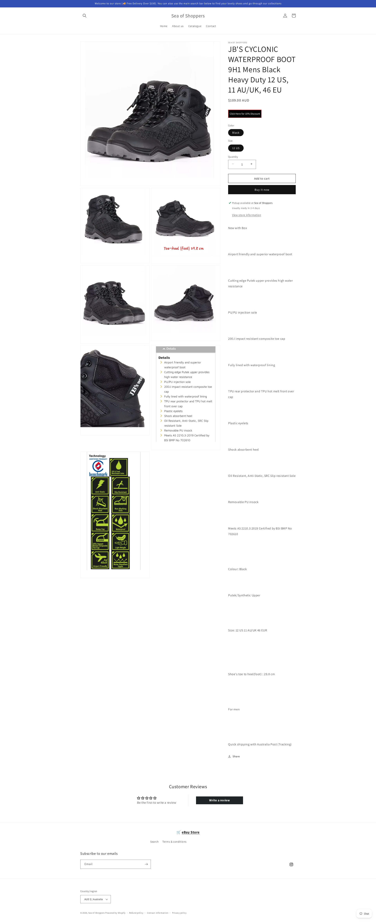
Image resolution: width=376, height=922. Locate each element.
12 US (236, 148)
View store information (246, 215)
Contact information (157, 912)
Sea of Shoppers (96, 913)
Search (154, 842)
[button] (84, 15)
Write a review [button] (219, 800)
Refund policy (136, 912)
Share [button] (236, 756)
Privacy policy (179, 912)
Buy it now (262, 189)
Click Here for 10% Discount (245, 113)
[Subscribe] (146, 864)
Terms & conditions (174, 842)
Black (236, 132)
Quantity (233, 156)
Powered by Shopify (115, 913)
